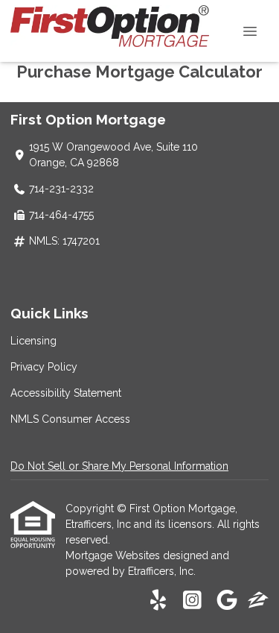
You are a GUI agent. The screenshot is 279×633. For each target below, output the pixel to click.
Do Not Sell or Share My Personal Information (119, 466)
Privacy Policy (43, 367)
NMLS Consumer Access (70, 419)
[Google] (227, 601)
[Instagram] (192, 601)
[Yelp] (158, 601)
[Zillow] (258, 601)
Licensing (33, 341)
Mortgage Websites (114, 555)
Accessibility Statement (65, 393)
